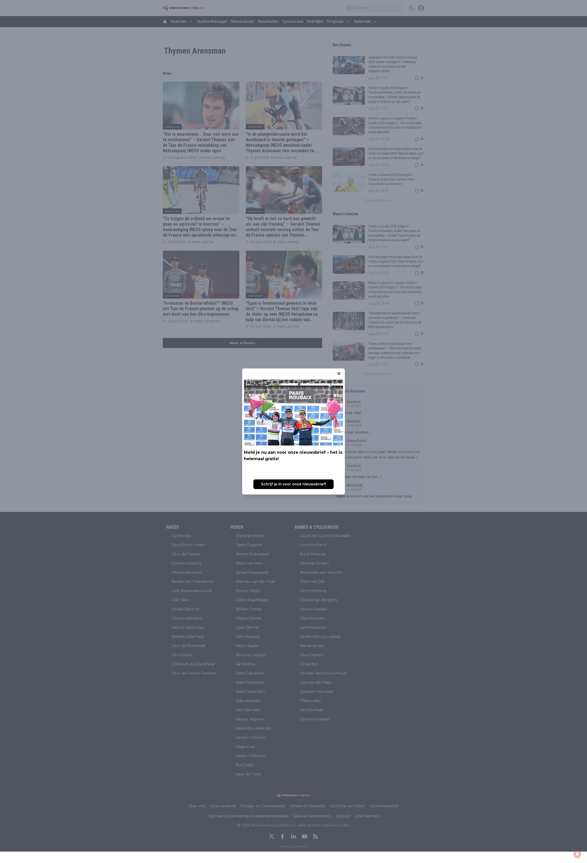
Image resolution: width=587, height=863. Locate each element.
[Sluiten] (339, 373)
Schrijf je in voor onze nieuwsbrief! (293, 484)
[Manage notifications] (577, 854)
